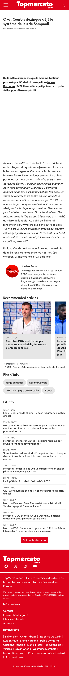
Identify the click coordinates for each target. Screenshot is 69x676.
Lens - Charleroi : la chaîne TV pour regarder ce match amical (34, 414)
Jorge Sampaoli (14, 382)
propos (9, 623)
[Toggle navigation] (5, 5)
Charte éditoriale (13, 619)
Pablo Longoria (49, 640)
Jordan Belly (29, 266)
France (48, 390)
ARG (39, 666)
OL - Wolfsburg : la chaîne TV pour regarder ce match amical (33, 492)
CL (43, 666)
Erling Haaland (29, 640)
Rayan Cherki (22, 648)
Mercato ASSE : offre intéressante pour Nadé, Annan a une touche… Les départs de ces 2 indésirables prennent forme (34, 428)
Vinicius (7, 648)
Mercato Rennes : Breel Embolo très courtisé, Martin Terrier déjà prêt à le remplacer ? (32, 505)
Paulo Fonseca (37, 652)
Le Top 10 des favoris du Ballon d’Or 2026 (26, 481)
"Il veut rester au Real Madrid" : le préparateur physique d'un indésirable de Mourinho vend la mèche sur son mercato (34, 456)
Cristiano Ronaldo (14, 644)
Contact (8, 610)
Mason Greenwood (15, 652)
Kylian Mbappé (29, 636)
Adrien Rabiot (56, 652)
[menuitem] (63, 5)
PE (47, 666)
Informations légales (15, 614)
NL (54, 666)
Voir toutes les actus (34, 540)
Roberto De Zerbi (50, 636)
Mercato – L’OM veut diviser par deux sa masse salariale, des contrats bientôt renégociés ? (27, 344)
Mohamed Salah (14, 657)
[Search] (63, 5)
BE (51, 666)
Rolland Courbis (38, 382)
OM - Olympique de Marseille (22, 390)
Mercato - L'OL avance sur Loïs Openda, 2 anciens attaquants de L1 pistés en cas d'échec (31, 517)
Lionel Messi (34, 644)
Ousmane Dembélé (44, 648)
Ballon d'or (11, 636)
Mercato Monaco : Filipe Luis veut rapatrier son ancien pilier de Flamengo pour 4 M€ (34, 470)
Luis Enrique (10, 640)
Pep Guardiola (52, 644)
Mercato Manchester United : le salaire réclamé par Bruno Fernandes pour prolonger (32, 442)
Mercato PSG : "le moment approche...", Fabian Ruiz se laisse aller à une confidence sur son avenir (34, 529)
